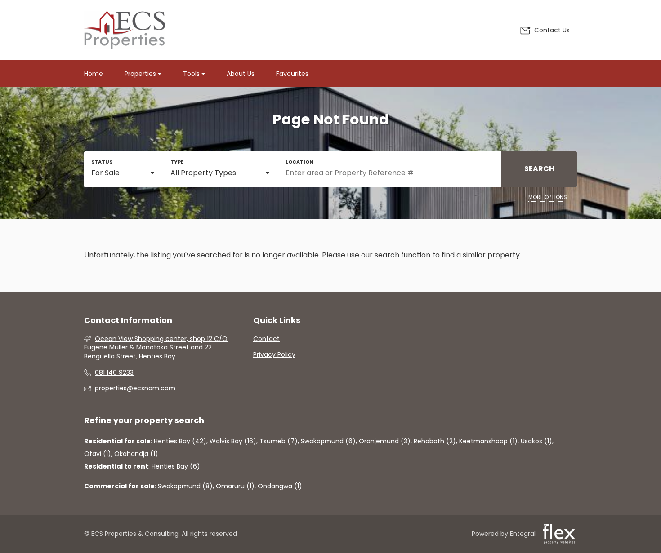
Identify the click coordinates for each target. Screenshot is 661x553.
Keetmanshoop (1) (488, 441)
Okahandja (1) (136, 453)
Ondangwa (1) (280, 486)
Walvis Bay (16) (233, 441)
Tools (192, 73)
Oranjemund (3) (385, 441)
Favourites (292, 73)
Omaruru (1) (235, 486)
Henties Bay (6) (176, 466)
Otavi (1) (97, 453)
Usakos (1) (536, 441)
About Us (241, 73)
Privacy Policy (274, 354)
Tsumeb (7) (278, 441)
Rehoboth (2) (435, 441)
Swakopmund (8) (185, 486)
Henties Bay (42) (180, 441)
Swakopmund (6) (328, 441)
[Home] (124, 30)
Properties (141, 73)
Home (93, 73)
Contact (266, 339)
